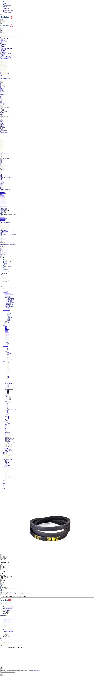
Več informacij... (36, 670)
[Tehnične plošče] (1, 204)
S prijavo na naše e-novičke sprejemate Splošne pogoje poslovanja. (14, 596)
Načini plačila (12, 36)
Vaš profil (5, 36)
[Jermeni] (1, 188)
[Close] (1, 555)
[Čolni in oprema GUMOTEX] (1, 243)
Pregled (1, 36)
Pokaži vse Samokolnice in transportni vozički (8, 214)
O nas (1, 638)
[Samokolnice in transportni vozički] (1, 221)
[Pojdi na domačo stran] (7, 18)
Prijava (1, 34)
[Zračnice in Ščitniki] (0, 93)
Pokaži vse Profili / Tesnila (5, 116)
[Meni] (1, 14)
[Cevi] (1, 115)
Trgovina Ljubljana (3, 625)
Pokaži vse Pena (3, 206)
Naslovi (8, 36)
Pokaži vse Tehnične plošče (5, 189)
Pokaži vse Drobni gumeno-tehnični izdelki (8, 244)
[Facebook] (1, 646)
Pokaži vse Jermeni (3, 132)
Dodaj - (3, 584)
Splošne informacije (3, 615)
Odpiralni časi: (2, 275)
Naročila (16, 36)
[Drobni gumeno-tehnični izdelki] (1, 255)
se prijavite (3, 35)
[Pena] (1, 213)
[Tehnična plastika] (1, 233)
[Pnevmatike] (0, 77)
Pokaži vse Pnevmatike (4, 58)
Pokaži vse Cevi (3, 94)
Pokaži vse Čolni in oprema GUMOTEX (7, 234)
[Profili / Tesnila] (0, 131)
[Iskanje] (1, 29)
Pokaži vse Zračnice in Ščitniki (5, 78)
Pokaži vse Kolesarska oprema (5, 222)
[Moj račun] (1, 31)
